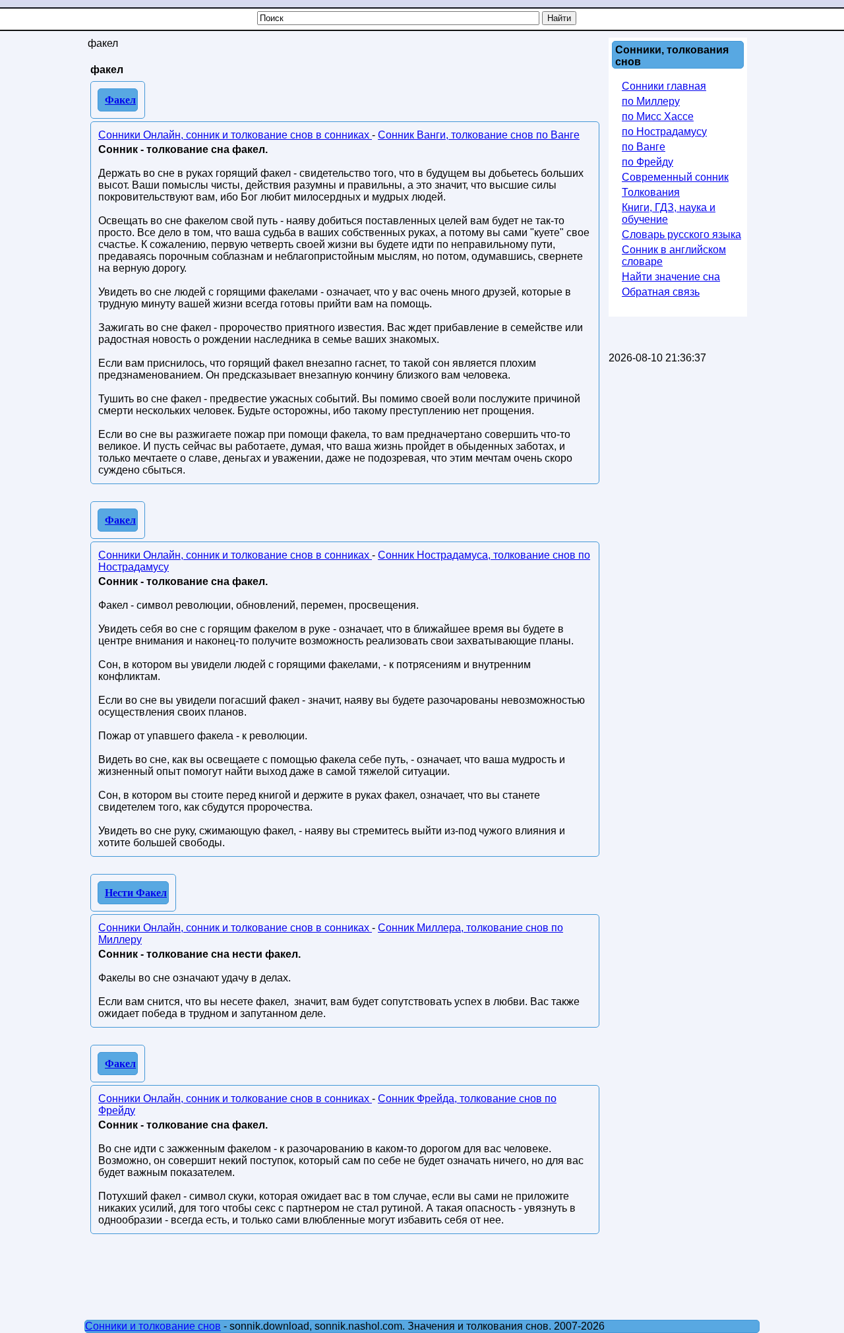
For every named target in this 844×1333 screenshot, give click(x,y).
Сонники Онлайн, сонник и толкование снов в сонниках (235, 134)
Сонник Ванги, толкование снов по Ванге (479, 134)
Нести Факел (136, 892)
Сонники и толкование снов (153, 1326)
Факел (120, 100)
